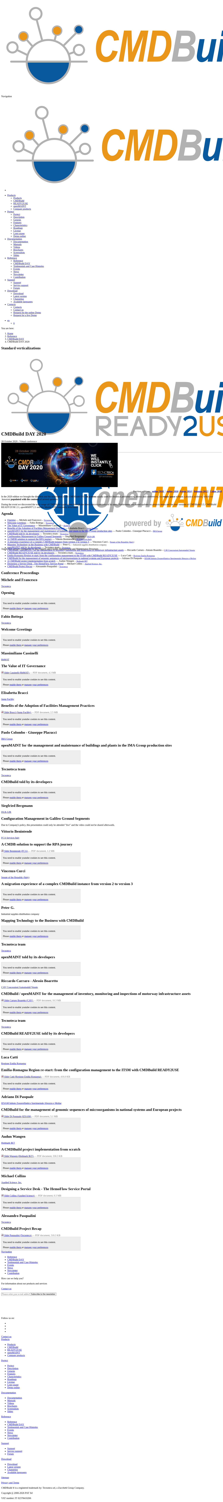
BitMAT (67, 526)
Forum (10, 1454)
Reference (12, 258)
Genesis (11, 1371)
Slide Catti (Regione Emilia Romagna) (23, 1076)
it (14, 323)
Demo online (13, 1387)
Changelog (12, 1469)
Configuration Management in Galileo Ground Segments (34, 536)
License (11, 1382)
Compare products (16, 1355)
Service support (14, 1451)
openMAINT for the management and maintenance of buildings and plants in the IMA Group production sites (59, 531)
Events (10, 1265)
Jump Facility (92, 528)
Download (12, 290)
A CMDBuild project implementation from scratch (31, 561)
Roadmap (12, 1379)
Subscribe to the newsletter (43, 1294)
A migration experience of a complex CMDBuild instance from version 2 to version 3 (48, 542)
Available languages (17, 1472)
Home (10, 333)
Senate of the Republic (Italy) (122, 542)
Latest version (14, 1467)
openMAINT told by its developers (24, 547)
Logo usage (13, 1384)
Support (11, 280)
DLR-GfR (91, 536)
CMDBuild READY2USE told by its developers (30, 552)
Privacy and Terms (10, 1482)
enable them (16, 608)
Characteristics (14, 1376)
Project (10, 211)
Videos (10, 1403)
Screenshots (13, 1408)
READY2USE (14, 1350)
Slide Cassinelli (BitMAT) (17, 672)
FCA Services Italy (84, 539)
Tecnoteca (48, 520)
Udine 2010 (216, 491)
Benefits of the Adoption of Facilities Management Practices (36, 528)
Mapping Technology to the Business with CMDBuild (33, 544)
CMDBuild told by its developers (23, 533)
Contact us (6, 1288)
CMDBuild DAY (15, 339)
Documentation (14, 239)
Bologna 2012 (201, 491)
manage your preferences (36, 608)
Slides (10, 1411)
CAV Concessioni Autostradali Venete (179, 550)
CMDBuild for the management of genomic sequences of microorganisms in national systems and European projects (62, 558)
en (8, 320)
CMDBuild (12, 1347)
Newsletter (12, 1270)
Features (11, 1374)
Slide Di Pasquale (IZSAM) (18, 1116)
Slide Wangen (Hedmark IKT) (19, 1156)
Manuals (11, 1400)
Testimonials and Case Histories (22, 1262)
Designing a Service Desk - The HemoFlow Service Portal (35, 563)
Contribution (13, 1273)
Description (12, 1368)
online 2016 (172, 491)
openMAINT (13, 1352)
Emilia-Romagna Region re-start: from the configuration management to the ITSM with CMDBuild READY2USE (62, 555)
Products (11, 195)
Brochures (12, 1406)
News (10, 1267)
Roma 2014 (186, 491)
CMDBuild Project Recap (19, 566)
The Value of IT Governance (21, 525)
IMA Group (157, 531)
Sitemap (5, 1477)
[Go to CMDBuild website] (31, 1315)
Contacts (11, 304)
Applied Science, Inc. (93, 564)
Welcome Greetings (16, 522)
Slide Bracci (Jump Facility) (18, 712)
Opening (11, 520)
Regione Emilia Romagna (144, 556)
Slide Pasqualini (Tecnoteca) (18, 1235)
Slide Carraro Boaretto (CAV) (19, 1000)
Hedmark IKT (82, 561)
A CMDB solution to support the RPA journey (29, 539)
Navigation (6, 1251)
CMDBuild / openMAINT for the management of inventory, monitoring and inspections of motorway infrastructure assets (65, 550)
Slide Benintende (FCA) (16, 851)
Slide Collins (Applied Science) (19, 1195)
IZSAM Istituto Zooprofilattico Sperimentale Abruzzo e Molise (170, 558)
